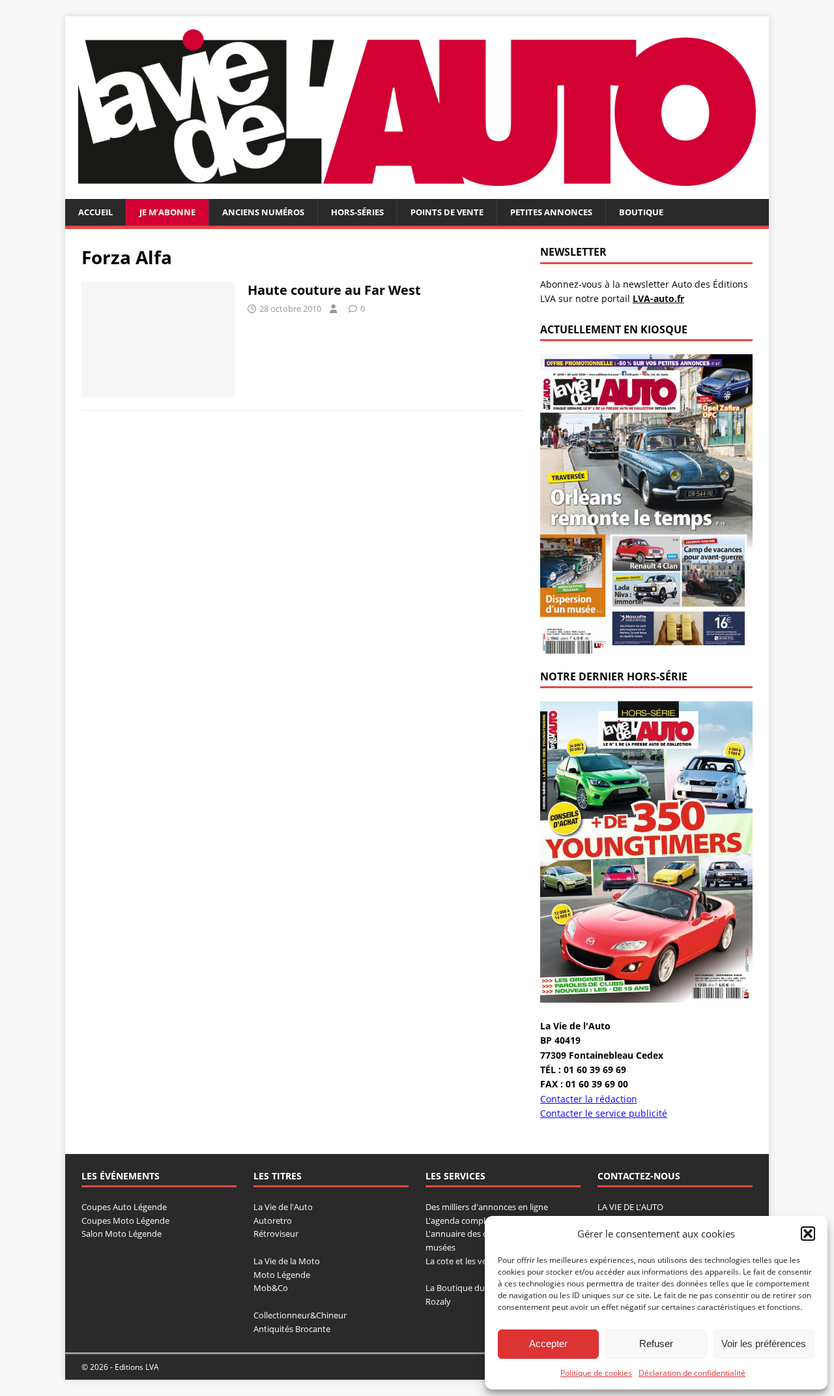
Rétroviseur (275, 1233)
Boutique (641, 212)
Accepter (548, 1343)
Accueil (95, 212)
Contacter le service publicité (603, 1113)
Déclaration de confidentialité (692, 1372)
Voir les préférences (763, 1343)
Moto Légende (281, 1275)
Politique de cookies (596, 1372)
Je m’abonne (167, 212)
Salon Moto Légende (121, 1233)
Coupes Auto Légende (124, 1207)
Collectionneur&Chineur (300, 1315)
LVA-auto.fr (658, 298)
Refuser (656, 1343)
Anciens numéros (263, 212)
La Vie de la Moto (286, 1261)
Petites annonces (551, 212)
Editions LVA (137, 1367)
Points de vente (446, 212)
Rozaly (438, 1301)
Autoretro (272, 1220)
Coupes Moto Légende (125, 1220)
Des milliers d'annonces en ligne (486, 1207)
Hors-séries (357, 212)
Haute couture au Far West (334, 290)
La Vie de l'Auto (283, 1207)
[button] (807, 1233)
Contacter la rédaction (588, 1099)
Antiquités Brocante (291, 1329)
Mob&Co (270, 1288)
